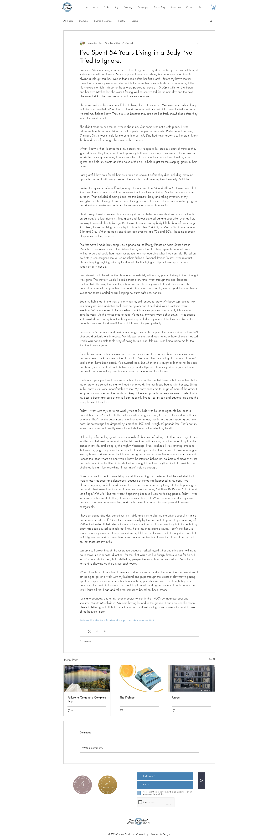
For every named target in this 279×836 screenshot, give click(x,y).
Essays (134, 20)
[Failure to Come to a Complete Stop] (87, 678)
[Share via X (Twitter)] (89, 631)
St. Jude (83, 20)
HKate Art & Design (159, 834)
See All (212, 659)
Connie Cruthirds (67, 6)
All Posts (68, 20)
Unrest (176, 697)
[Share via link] (104, 631)
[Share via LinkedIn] (96, 631)
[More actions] (197, 43)
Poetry (121, 20)
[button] (214, 7)
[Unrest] (191, 678)
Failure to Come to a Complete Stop (86, 699)
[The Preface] (139, 678)
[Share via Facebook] (81, 631)
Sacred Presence (103, 20)
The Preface (127, 697)
